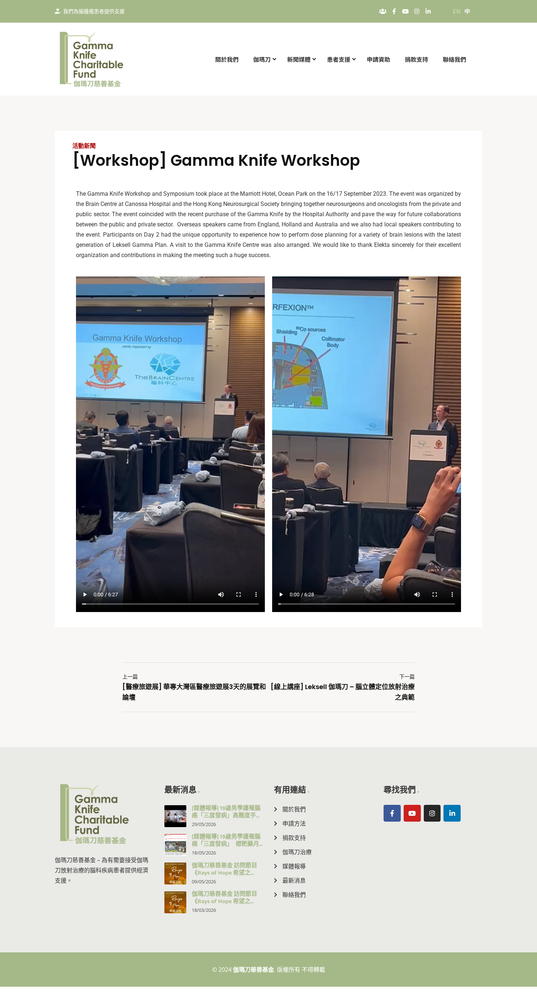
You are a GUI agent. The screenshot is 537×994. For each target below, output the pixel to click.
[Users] (383, 11)
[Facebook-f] (394, 11)
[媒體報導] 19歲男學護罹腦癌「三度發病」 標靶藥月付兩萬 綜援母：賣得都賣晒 (227, 847)
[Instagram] (417, 11)
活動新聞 (84, 146)
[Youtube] (405, 11)
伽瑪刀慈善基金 (253, 970)
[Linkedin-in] (428, 11)
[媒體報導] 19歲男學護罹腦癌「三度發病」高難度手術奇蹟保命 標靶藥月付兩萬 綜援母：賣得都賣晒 (227, 819)
